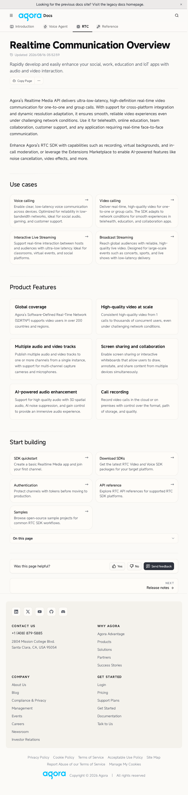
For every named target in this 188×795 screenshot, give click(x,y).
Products (104, 641)
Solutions (104, 649)
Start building (28, 442)
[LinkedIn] (16, 611)
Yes (120, 566)
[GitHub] (51, 611)
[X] (28, 611)
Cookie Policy (63, 757)
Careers (18, 723)
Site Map (153, 757)
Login (101, 684)
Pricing (102, 692)
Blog (15, 692)
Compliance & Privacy (29, 700)
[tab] (22, 27)
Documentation (109, 716)
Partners (104, 657)
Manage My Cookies (125, 764)
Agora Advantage (111, 633)
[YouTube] (39, 611)
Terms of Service (91, 757)
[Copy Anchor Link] (41, 184)
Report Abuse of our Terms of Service (76, 764)
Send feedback (162, 566)
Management (22, 708)
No (137, 566)
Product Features (33, 287)
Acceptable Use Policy (125, 757)
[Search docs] (176, 15)
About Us (19, 684)
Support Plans (108, 700)
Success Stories (109, 665)
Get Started (106, 708)
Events (17, 716)
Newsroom (20, 731)
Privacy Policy (38, 757)
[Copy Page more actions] (39, 80)
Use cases (23, 184)
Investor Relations (26, 739)
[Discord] (63, 611)
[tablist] (64, 27)
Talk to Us (105, 723)
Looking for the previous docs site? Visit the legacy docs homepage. (106, 4)
